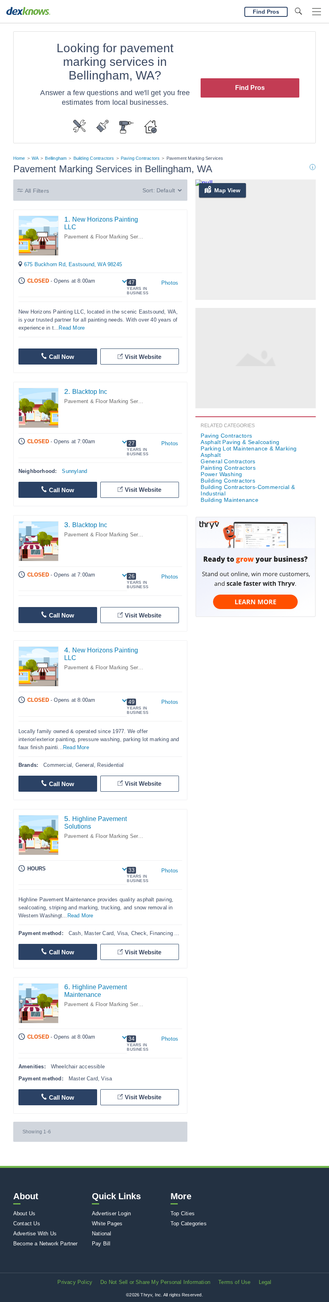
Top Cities (183, 1213)
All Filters (37, 191)
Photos (169, 283)
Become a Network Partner (45, 1244)
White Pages (107, 1223)
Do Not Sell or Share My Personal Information (155, 1282)
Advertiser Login (111, 1213)
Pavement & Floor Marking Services (107, 237)
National (102, 1234)
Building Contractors (93, 158)
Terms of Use (234, 1282)
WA (35, 158)
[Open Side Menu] (316, 12)
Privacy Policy (74, 1282)
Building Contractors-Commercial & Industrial (248, 490)
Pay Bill (101, 1244)
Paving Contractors (140, 158)
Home (19, 158)
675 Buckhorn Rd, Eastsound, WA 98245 (73, 264)
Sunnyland (74, 471)
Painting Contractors (228, 468)
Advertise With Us (35, 1234)
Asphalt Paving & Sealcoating (240, 442)
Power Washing (221, 474)
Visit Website (143, 356)
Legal (265, 1282)
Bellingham (56, 158)
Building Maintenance (229, 500)
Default (165, 190)
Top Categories (189, 1223)
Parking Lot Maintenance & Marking (249, 448)
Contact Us (26, 1223)
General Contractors (228, 461)
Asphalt (211, 455)
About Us (24, 1213)
